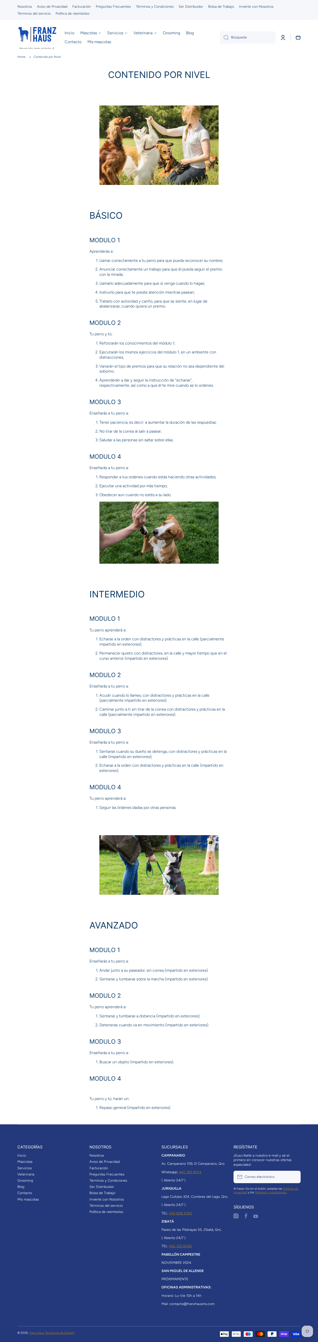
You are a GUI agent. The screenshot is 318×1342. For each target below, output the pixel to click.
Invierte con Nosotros (106, 1199)
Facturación (98, 1168)
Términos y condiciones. (271, 1192)
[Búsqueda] (224, 37)
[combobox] (248, 37)
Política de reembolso (106, 1212)
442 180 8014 (190, 1172)
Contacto (24, 1193)
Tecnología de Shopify (60, 1333)
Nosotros (96, 1155)
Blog (20, 1187)
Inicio (21, 1155)
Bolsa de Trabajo (102, 1193)
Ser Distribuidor (101, 1187)
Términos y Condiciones (108, 1180)
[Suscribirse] (294, 1177)
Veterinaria (25, 1174)
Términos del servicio (106, 1206)
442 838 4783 (180, 1213)
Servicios (24, 1168)
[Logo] (37, 37)
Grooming (25, 1180)
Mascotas (25, 1162)
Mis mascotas (28, 1199)
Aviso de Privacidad (104, 1162)
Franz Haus (36, 1333)
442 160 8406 (180, 1246)
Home (21, 57)
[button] (298, 37)
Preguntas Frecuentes (106, 1174)
